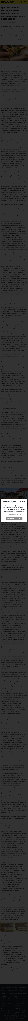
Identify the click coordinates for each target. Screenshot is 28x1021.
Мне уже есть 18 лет (14, 518)
